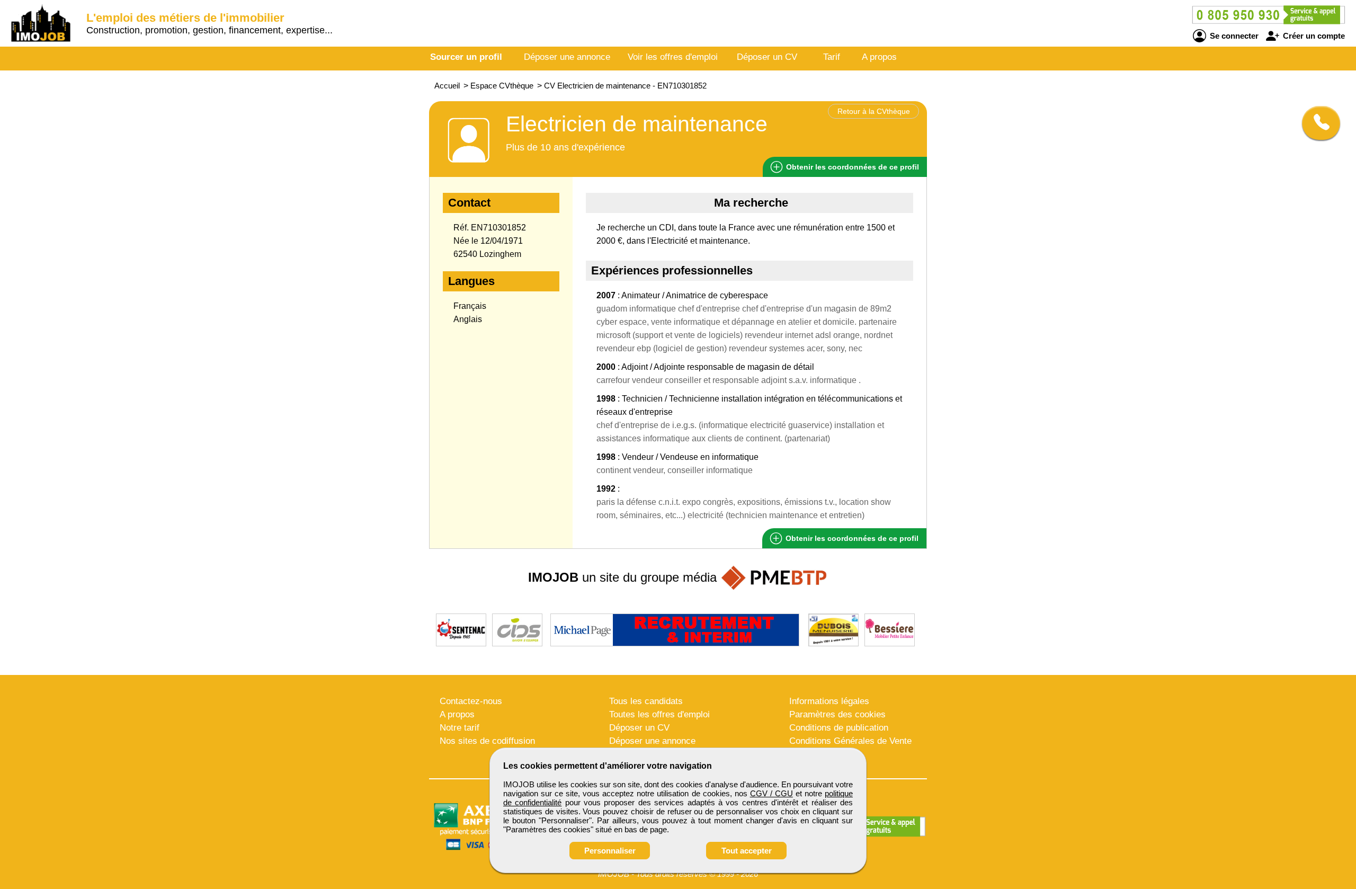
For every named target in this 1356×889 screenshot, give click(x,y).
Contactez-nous (471, 701)
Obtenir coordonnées (851, 167)
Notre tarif (459, 728)
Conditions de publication (838, 728)
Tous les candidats (646, 701)
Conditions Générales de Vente (850, 741)
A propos (879, 57)
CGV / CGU (771, 793)
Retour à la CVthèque (873, 111)
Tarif (831, 57)
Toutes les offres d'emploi (659, 714)
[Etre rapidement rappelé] (1317, 123)
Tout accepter (746, 850)
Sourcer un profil (466, 57)
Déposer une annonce (567, 57)
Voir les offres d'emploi (673, 57)
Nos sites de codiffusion (487, 741)
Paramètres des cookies (837, 714)
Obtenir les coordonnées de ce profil (850, 538)
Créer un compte (1313, 35)
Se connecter (1233, 35)
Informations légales (829, 701)
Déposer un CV (767, 57)
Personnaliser (610, 850)
